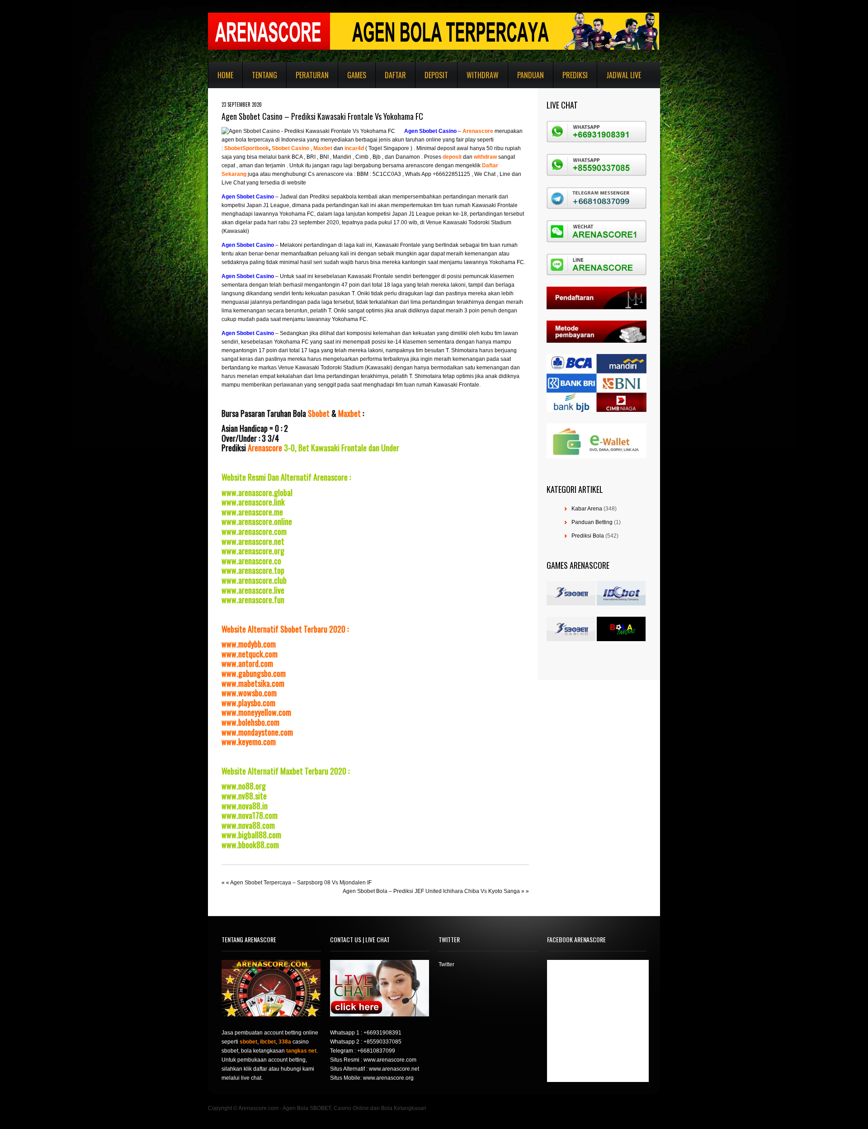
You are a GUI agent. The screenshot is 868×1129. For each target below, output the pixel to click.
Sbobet (319, 413)
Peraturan (312, 75)
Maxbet (349, 413)
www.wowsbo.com (249, 693)
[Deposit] (462, 157)
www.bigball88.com (251, 835)
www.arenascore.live (253, 590)
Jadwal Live (623, 75)
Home (225, 75)
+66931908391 (382, 1033)
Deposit (436, 75)
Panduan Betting (592, 522)
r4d (359, 148)
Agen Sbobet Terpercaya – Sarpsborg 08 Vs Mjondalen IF (301, 882)
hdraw (489, 157)
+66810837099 (376, 1051)
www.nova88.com (248, 825)
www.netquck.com (250, 654)
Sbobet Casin (289, 148)
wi (476, 157)
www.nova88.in (245, 806)
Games (356, 75)
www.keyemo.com (249, 741)
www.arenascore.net (253, 541)
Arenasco (475, 131)
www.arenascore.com (254, 531)
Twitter (446, 964)
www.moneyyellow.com (256, 712)
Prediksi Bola (587, 536)
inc (348, 148)
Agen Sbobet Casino (430, 131)
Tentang (264, 75)
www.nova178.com (250, 815)
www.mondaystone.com (257, 732)
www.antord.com (247, 663)
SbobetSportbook (246, 148)
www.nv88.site (244, 796)
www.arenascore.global (257, 492)
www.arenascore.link (253, 502)
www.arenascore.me (252, 512)
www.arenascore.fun (253, 599)
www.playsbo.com (248, 703)
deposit (452, 157)
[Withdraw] (473, 157)
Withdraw (483, 75)
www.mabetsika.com (253, 683)
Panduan (530, 75)
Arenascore (265, 447)
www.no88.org (244, 786)
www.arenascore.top (253, 570)
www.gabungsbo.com (254, 673)
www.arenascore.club (254, 580)
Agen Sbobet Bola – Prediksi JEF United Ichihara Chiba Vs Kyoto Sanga (431, 891)
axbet (325, 148)
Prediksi (575, 75)
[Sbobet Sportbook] (223, 148)
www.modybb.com (249, 644)
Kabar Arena (586, 508)
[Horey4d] (343, 148)
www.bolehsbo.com (250, 722)
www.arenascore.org (253, 551)
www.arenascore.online (257, 521)
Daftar (395, 75)
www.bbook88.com (250, 844)
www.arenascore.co (251, 561)
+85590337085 (382, 1042)
